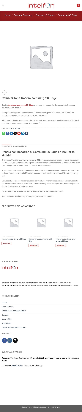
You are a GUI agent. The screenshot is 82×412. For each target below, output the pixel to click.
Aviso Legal (6, 323)
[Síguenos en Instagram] (9, 340)
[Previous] (3, 253)
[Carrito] (78, 5)
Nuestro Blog (7, 319)
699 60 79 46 (17, 366)
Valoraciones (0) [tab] (19, 146)
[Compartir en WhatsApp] (3, 133)
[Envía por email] (15, 133)
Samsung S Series (45, 15)
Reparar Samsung (23, 15)
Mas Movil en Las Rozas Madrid (14, 311)
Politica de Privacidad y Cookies (14, 327)
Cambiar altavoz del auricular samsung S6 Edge (65, 240)
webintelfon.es (55, 407)
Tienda (4, 302)
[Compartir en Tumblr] (26, 133)
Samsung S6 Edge (67, 15)
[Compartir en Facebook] (7, 133)
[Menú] (3, 5)
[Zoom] (4, 92)
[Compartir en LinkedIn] (23, 133)
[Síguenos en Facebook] (4, 340)
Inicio (7, 15)
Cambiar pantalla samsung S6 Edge (14, 239)
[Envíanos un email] (15, 340)
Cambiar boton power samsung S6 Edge (40, 240)
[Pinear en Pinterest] (19, 133)
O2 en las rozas (7, 307)
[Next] (9, 91)
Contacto (5, 315)
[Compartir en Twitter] (11, 133)
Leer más (6, 243)
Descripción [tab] (7, 146)
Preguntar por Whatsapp (33, 366)
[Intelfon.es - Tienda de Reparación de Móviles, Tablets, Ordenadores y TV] (41, 5)
